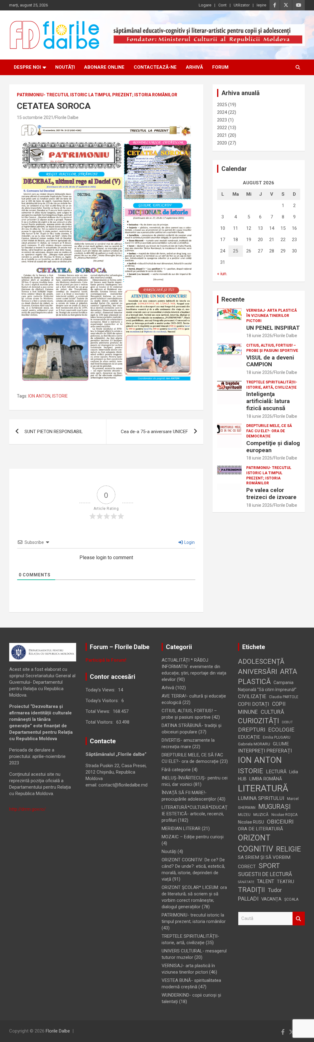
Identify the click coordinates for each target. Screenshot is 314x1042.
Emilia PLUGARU (276, 737)
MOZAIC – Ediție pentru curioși (193, 837)
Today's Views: (101, 690)
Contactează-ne (155, 67)
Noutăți (65, 67)
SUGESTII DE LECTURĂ (265, 874)
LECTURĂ (276, 772)
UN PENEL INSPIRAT (273, 327)
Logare (205, 5)
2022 (222, 127)
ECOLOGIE (281, 729)
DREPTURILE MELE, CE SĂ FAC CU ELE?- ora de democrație (269, 431)
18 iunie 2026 (259, 335)
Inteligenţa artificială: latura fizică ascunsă (268, 401)
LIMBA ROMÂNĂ (265, 779)
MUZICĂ (261, 814)
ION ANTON (39, 396)
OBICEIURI (280, 821)
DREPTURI (251, 729)
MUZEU (244, 815)
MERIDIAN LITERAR (181, 828)
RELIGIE (288, 849)
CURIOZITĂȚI (258, 721)
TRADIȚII (251, 890)
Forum (220, 67)
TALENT (265, 881)
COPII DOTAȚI (253, 704)
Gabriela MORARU (254, 744)
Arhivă (194, 67)
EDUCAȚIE (249, 737)
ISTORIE (60, 396)
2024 (222, 112)
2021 (222, 135)
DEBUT (287, 722)
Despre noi (27, 67)
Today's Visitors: (103, 700)
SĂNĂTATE (246, 882)
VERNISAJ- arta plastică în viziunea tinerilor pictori (271, 315)
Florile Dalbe (66, 117)
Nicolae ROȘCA (284, 815)
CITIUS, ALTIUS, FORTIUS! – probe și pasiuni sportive (272, 348)
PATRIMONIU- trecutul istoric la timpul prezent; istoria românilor (97, 94)
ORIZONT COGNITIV (255, 843)
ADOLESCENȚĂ (261, 661)
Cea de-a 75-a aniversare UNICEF (154, 431)
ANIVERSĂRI (257, 671)
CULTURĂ (272, 712)
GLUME (281, 744)
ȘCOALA (291, 899)
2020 (222, 143)
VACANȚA (271, 899)
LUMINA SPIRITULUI (261, 798)
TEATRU (285, 881)
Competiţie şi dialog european (273, 447)
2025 (222, 104)
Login (189, 542)
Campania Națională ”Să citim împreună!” (267, 686)
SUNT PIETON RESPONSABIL (54, 431)
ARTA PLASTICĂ (267, 676)
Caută (299, 918)
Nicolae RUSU (251, 822)
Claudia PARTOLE (283, 697)
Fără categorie (176, 769)
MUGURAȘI (274, 806)
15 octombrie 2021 (35, 117)
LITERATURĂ (263, 788)
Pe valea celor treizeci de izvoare (271, 493)
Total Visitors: (100, 722)
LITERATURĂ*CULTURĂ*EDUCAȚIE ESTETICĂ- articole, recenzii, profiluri (195, 814)
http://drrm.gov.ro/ (27, 809)
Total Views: (98, 711)
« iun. (222, 273)
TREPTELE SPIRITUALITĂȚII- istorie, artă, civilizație (271, 385)
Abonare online (104, 67)
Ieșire (261, 5)
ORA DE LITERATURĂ (260, 829)
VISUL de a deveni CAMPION (270, 361)
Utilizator (242, 5)
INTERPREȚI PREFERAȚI (265, 751)
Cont (222, 5)
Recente (232, 299)
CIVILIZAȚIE (252, 696)
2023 (222, 120)
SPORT (269, 866)
